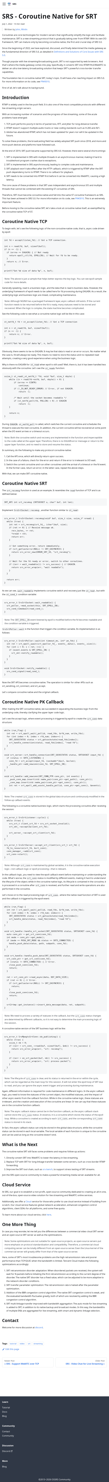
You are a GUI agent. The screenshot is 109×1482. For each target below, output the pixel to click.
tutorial (13, 1343)
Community (8, 1435)
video (22, 1343)
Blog (4, 1416)
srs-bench (48, 1169)
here (49, 1214)
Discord (6, 1451)
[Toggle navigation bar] (4, 4)
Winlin (24, 29)
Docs (4, 1411)
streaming (38, 1343)
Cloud (28, 1201)
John (18, 29)
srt (29, 1343)
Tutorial (6, 1407)
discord (39, 1327)
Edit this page (12, 1349)
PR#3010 (45, 81)
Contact (6, 1431)
